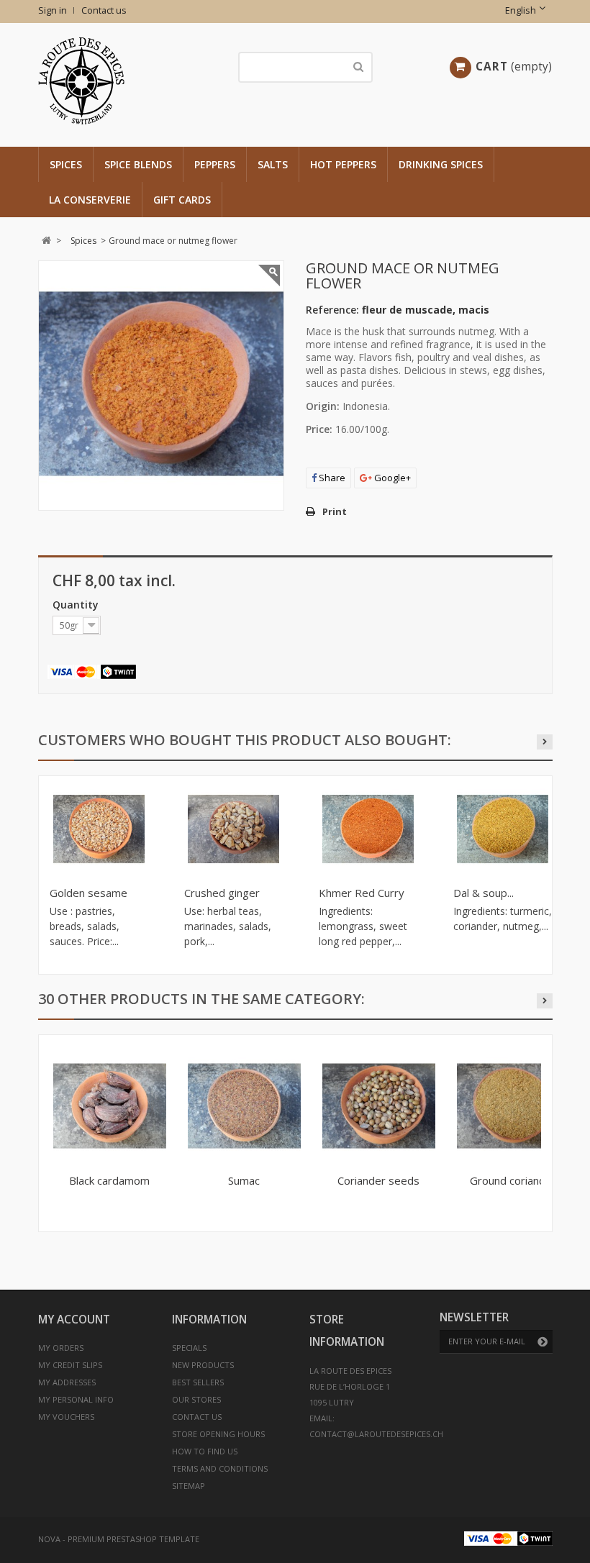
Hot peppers (343, 164)
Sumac (244, 1180)
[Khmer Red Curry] (368, 829)
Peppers (214, 164)
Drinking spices (441, 164)
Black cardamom (109, 1180)
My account (74, 1319)
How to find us (204, 1451)
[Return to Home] (46, 241)
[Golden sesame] (99, 829)
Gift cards (182, 199)
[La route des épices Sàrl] (122, 80)
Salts (273, 164)
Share (331, 477)
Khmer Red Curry (361, 892)
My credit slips (70, 1364)
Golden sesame (88, 892)
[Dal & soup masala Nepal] (502, 829)
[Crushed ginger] (233, 829)
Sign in (52, 10)
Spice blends (138, 164)
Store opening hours (218, 1433)
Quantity (77, 604)
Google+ (391, 477)
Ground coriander (513, 1180)
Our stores (196, 1399)
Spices (66, 164)
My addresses (67, 1382)
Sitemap (188, 1485)
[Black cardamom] (110, 1106)
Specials (189, 1347)
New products (203, 1364)
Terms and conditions (220, 1468)
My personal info (76, 1399)
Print (334, 511)
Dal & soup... (483, 892)
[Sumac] (244, 1106)
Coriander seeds (378, 1180)
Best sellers (198, 1382)
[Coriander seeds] (379, 1106)
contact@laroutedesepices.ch (376, 1433)
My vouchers (66, 1416)
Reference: (332, 309)
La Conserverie (90, 199)
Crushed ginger (222, 892)
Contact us (104, 10)
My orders (60, 1347)
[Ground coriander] (513, 1106)
